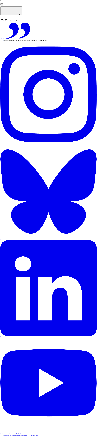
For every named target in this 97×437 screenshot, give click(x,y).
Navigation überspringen (4, 1)
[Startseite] (22, 0)
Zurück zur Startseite (4, 38)
